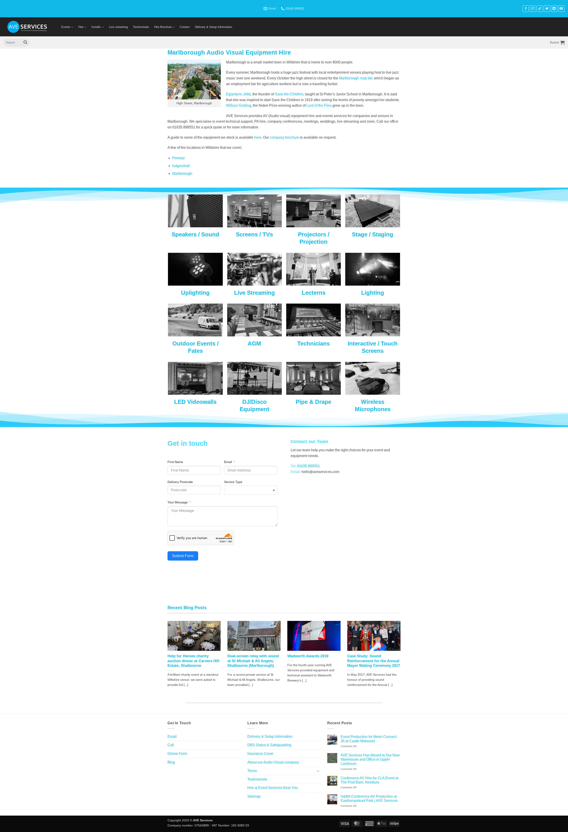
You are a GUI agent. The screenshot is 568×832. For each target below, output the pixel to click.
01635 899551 (308, 466)
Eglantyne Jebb (238, 94)
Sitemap (253, 796)
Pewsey (178, 158)
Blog (171, 762)
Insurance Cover (260, 753)
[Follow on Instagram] (533, 8)
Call (171, 745)
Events (65, 27)
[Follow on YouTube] (561, 8)
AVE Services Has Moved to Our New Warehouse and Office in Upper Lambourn (370, 759)
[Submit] (25, 42)
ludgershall (181, 166)
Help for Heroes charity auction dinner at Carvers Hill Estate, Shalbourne (193, 661)
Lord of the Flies (319, 105)
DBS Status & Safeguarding (269, 745)
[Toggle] (318, 770)
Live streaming (118, 27)
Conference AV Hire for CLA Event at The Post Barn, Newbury (369, 780)
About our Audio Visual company (273, 762)
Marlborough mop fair (355, 78)
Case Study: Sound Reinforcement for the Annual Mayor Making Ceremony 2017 (373, 661)
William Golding (238, 105)
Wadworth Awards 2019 (307, 656)
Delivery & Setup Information (213, 27)
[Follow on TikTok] (540, 8)
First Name (175, 462)
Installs (96, 27)
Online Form (177, 753)
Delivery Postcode (180, 482)
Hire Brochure (163, 27)
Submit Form (182, 556)
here (257, 137)
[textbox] (251, 490)
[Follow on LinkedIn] (554, 8)
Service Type (233, 482)
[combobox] (250, 490)
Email (228, 462)
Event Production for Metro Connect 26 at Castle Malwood (368, 739)
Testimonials (141, 27)
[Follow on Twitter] (547, 8)
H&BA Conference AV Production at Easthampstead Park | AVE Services (369, 799)
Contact (185, 27)
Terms (252, 771)
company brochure (285, 137)
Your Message (178, 502)
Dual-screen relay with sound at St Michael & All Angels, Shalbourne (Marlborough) (253, 661)
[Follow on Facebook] (526, 8)
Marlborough (182, 173)
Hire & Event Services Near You (272, 788)
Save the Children (289, 94)
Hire (80, 27)
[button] (557, 42)
